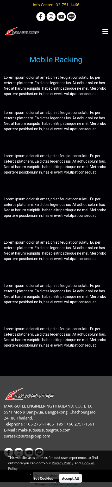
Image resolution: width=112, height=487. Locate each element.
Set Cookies (43, 478)
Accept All (70, 478)
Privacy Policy (62, 462)
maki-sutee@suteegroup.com (44, 430)
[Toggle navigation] (105, 32)
